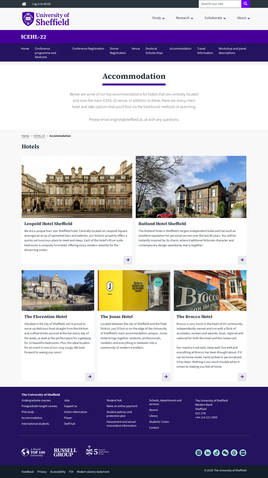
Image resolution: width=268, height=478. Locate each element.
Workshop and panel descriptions (232, 50)
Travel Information (205, 50)
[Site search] (245, 4)
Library (153, 416)
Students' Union (159, 422)
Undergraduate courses (36, 401)
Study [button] (156, 17)
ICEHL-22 (33, 36)
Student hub (114, 401)
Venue (136, 48)
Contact (154, 428)
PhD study (28, 412)
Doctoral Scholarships (154, 50)
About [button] (241, 17)
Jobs (67, 401)
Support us (70, 406)
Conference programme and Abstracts (45, 52)
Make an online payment (122, 406)
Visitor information (75, 412)
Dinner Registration (118, 50)
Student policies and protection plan (119, 414)
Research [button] (183, 17)
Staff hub (69, 424)
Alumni (153, 410)
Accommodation (180, 48)
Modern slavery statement (93, 472)
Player (68, 418)
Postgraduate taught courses (39, 406)
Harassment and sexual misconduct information (121, 424)
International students (35, 424)
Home (25, 48)
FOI (71, 472)
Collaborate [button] (213, 17)
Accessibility (58, 472)
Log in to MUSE (41, 4)
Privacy (42, 472)
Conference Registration (88, 48)
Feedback (28, 472)
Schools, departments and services (165, 402)
